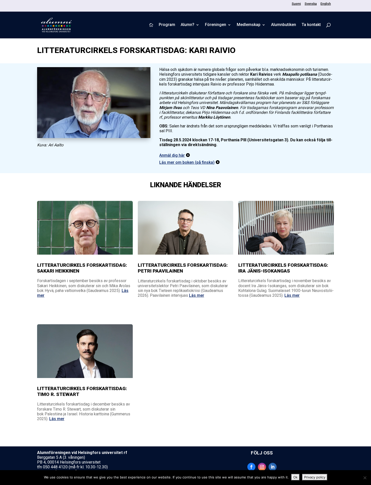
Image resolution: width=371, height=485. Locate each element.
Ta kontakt (311, 25)
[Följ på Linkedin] (273, 467)
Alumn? (187, 25)
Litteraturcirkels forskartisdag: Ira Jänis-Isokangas (283, 268)
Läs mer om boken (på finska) (187, 162)
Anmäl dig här (172, 155)
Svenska (311, 4)
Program (167, 25)
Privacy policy (314, 477)
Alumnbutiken (283, 25)
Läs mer (196, 295)
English (326, 4)
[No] (364, 477)
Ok (295, 477)
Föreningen (215, 25)
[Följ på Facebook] (251, 467)
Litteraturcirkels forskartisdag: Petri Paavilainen (183, 268)
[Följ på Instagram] (262, 467)
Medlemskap (248, 25)
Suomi (296, 4)
